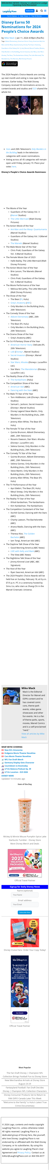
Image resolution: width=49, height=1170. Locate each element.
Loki (22, 48)
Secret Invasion (25, 52)
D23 (34, 88)
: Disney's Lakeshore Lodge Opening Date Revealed (24, 4)
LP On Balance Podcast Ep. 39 (18, 769)
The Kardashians (19, 379)
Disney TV (26, 45)
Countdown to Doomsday (16, 766)
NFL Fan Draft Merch (14, 759)
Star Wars (34, 52)
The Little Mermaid (35, 55)
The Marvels (14, 59)
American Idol (37, 41)
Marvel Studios (34, 48)
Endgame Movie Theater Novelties (20, 753)
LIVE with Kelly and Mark (22, 551)
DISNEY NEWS (7, 776)
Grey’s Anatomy (18, 302)
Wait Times (24, 16)
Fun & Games (12, 16)
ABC (29, 302)
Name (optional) (25, 890)
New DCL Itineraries (14, 750)
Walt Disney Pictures (25, 59)
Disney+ (19, 351)
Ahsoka (24, 362)
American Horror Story (25, 41)
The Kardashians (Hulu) (20, 55)
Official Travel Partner (24, 880)
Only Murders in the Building (10, 52)
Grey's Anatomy (35, 45)
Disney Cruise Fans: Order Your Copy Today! (25, 950)
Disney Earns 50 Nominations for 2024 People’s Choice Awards (22, 27)
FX (21, 299)
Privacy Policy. (24, 1152)
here (14, 166)
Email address (25, 900)
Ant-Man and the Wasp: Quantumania (29, 229)
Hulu (8, 149)
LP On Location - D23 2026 (16, 772)
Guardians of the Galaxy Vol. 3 (11, 48)
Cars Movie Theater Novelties (18, 756)
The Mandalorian (29, 369)
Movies (42, 48)
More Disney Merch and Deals (24, 843)
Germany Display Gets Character (19, 762)
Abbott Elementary (11, 41)
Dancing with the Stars (21, 390)
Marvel (26, 48)
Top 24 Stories (36, 16)
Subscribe (29, 11)
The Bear (10, 55)
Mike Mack (9, 37)
